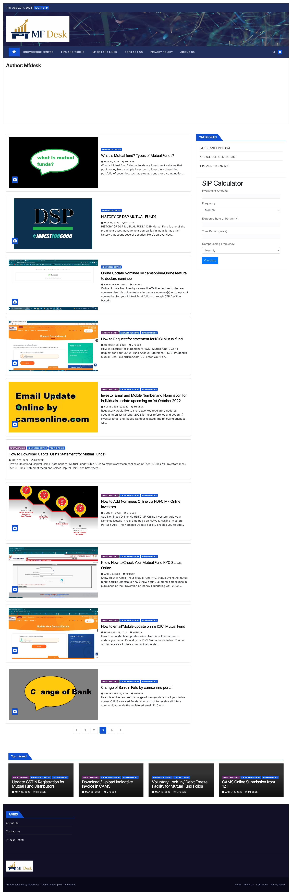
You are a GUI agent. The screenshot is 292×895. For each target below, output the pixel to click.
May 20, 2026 (93, 792)
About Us (187, 52)
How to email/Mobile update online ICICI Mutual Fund (143, 626)
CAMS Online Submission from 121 (248, 784)
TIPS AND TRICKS (72, 52)
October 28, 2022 (115, 345)
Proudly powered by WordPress (23, 884)
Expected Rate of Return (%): (220, 218)
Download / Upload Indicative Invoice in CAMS (107, 784)
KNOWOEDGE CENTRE (38, 52)
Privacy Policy (161, 52)
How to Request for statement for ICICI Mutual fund (142, 339)
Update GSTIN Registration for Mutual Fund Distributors (38, 784)
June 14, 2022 (112, 513)
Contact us (134, 52)
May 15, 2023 (112, 222)
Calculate (210, 260)
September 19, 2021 (116, 693)
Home (238, 884)
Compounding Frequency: (218, 244)
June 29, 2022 (20, 460)
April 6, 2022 (112, 574)
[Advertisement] (146, 93)
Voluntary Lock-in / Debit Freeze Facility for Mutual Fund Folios (180, 784)
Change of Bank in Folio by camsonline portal (136, 687)
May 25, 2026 (23, 792)
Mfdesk (130, 161)
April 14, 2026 (234, 792)
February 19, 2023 (115, 284)
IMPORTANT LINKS (104, 52)
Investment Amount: (215, 190)
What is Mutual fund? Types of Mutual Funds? (137, 155)
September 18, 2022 (116, 406)
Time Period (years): (215, 231)
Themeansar (69, 884)
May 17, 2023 (112, 161)
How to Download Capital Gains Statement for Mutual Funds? (57, 454)
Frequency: (209, 203)
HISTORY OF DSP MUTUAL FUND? (128, 216)
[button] (274, 52)
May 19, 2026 (163, 792)
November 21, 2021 (116, 632)
